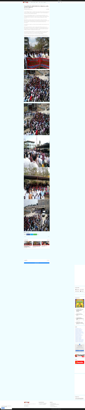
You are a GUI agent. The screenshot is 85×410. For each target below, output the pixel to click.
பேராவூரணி (32, 2)
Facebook (28, 234)
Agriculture (77, 329)
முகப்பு (29, 2)
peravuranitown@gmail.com (54, 406)
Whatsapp (35, 234)
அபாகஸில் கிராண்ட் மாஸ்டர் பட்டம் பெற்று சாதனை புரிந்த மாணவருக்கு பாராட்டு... (36, 246)
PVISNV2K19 (77, 338)
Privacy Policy (30, 0)
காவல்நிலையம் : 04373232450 (42, 404)
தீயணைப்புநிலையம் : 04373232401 (42, 403)
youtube (82, 291)
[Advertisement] (44, 254)
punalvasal (80, 337)
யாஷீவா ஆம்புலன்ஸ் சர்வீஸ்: (53, 403)
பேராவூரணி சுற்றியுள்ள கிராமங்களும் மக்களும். (79, 314)
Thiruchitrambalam (81, 341)
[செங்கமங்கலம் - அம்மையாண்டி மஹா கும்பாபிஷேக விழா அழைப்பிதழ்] (79, 303)
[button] (61, 2)
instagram (78, 291)
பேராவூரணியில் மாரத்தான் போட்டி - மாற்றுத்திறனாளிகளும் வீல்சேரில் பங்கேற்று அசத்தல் (80, 319)
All (81, 329)
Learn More (5, 406)
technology (77, 340)
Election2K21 (80, 330)
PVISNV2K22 (80, 338)
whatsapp (82, 289)
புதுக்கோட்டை (37, 2)
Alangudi (80, 329)
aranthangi (77, 330)
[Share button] (38, 234)
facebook (78, 289)
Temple (79, 340)
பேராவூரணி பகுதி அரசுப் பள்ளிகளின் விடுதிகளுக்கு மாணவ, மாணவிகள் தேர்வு (80, 323)
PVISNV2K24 (77, 339)
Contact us (27, 0)
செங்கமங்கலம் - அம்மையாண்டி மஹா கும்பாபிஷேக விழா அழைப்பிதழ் (79, 310)
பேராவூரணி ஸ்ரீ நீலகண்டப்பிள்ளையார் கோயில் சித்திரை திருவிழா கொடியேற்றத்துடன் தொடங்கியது (27, 246)
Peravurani (27, 232)
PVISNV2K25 (80, 339)
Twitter (32, 234)
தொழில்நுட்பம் (44, 2)
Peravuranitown (77, 336)
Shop (82, 339)
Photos (80, 336)
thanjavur (82, 340)
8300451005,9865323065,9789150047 (55, 404)
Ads (80, 328)
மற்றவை (39, 2)
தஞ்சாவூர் (34, 2)
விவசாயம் (42, 2)
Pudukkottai (77, 337)
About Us (25, 0)
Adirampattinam (77, 328)
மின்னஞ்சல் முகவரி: (52, 405)
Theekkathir (77, 341)
